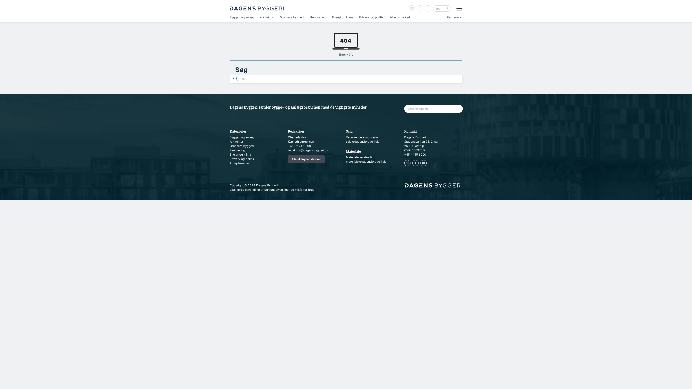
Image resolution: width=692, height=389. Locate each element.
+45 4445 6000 (415, 154)
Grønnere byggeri (292, 17)
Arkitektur (266, 17)
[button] (447, 8)
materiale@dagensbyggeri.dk (366, 161)
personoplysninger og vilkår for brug (289, 189)
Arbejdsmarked (399, 17)
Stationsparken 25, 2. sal (421, 141)
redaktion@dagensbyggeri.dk (308, 150)
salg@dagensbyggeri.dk (362, 141)
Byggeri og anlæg (242, 17)
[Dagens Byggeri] (257, 8)
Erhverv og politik (371, 17)
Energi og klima (342, 17)
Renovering (318, 17)
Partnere (453, 17)
